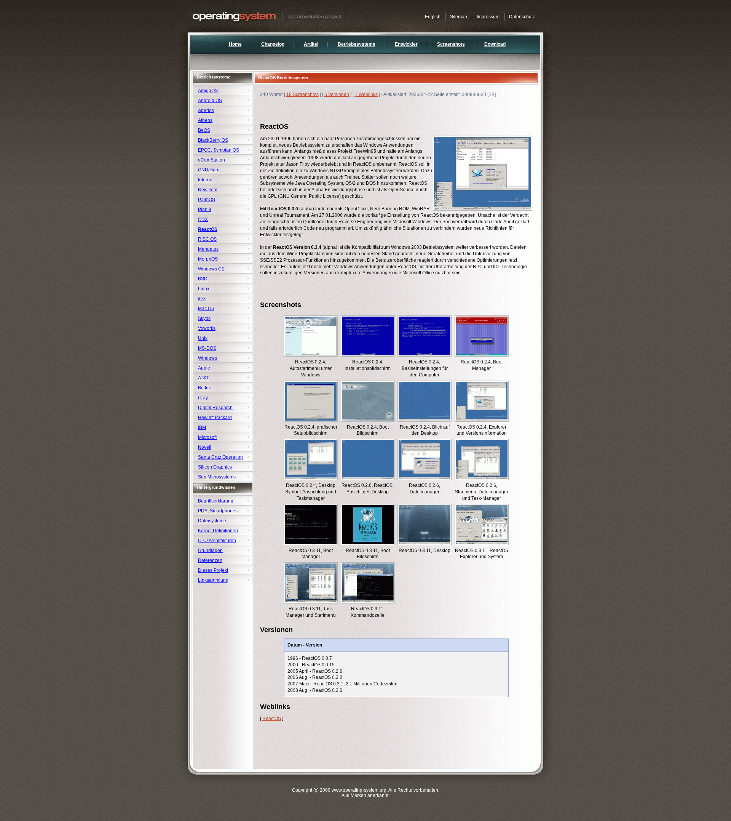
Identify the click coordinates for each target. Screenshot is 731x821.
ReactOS (271, 718)
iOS (202, 298)
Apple (204, 368)
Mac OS (206, 308)
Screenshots (451, 44)
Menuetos (208, 249)
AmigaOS (208, 90)
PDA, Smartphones (218, 511)
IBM (202, 427)
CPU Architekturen (217, 540)
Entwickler (406, 44)
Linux (203, 288)
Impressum (488, 16)
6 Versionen (336, 94)
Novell (204, 447)
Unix (202, 338)
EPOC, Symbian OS (218, 150)
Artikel (311, 44)
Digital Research (215, 407)
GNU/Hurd (209, 170)
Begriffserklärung (215, 501)
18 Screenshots (302, 94)
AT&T (203, 378)
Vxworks (206, 328)
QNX (203, 219)
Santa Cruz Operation (220, 457)
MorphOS (208, 259)
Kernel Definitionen (218, 530)
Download (495, 44)
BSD (202, 279)
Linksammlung (213, 580)
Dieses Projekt (213, 570)
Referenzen (210, 560)
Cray (203, 397)
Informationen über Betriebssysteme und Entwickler (283, 16)
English (433, 16)
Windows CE (211, 269)
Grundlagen (210, 550)
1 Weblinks (366, 94)
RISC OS (207, 239)
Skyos (204, 318)
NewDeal (207, 189)
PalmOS (206, 199)
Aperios (206, 110)
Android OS (210, 100)
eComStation (211, 160)
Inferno (205, 179)
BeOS (204, 130)
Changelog (272, 44)
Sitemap (458, 16)
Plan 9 (204, 209)
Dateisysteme (212, 520)
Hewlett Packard (215, 417)
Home (235, 44)
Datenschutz (522, 16)
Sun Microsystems (217, 477)
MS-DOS (207, 348)
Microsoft (207, 437)
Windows (207, 358)
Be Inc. (205, 387)
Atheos (205, 120)
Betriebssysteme (356, 44)
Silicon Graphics (215, 467)
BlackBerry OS (213, 140)
